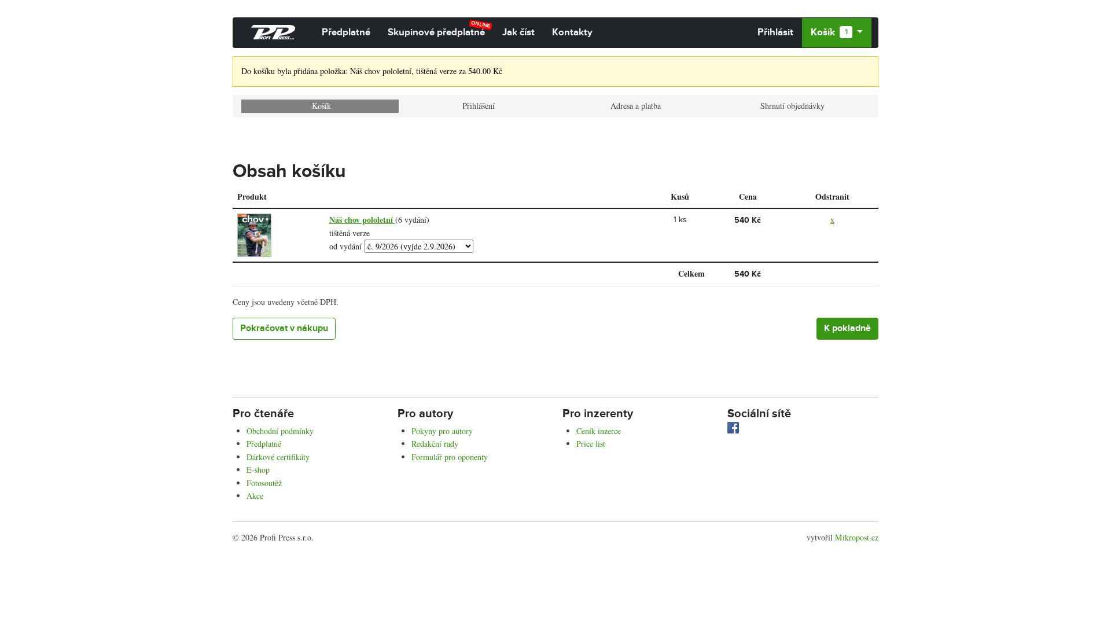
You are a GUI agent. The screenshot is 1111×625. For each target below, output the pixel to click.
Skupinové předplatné (439, 29)
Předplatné (346, 32)
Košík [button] (829, 32)
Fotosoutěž (264, 482)
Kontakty (572, 32)
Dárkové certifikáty (278, 456)
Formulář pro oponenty (449, 456)
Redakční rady (434, 443)
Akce (255, 495)
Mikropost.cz (856, 537)
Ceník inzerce (598, 430)
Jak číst (518, 32)
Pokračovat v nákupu (284, 328)
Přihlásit (775, 32)
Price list (590, 443)
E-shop (258, 469)
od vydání (345, 246)
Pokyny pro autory (442, 430)
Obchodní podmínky (280, 430)
